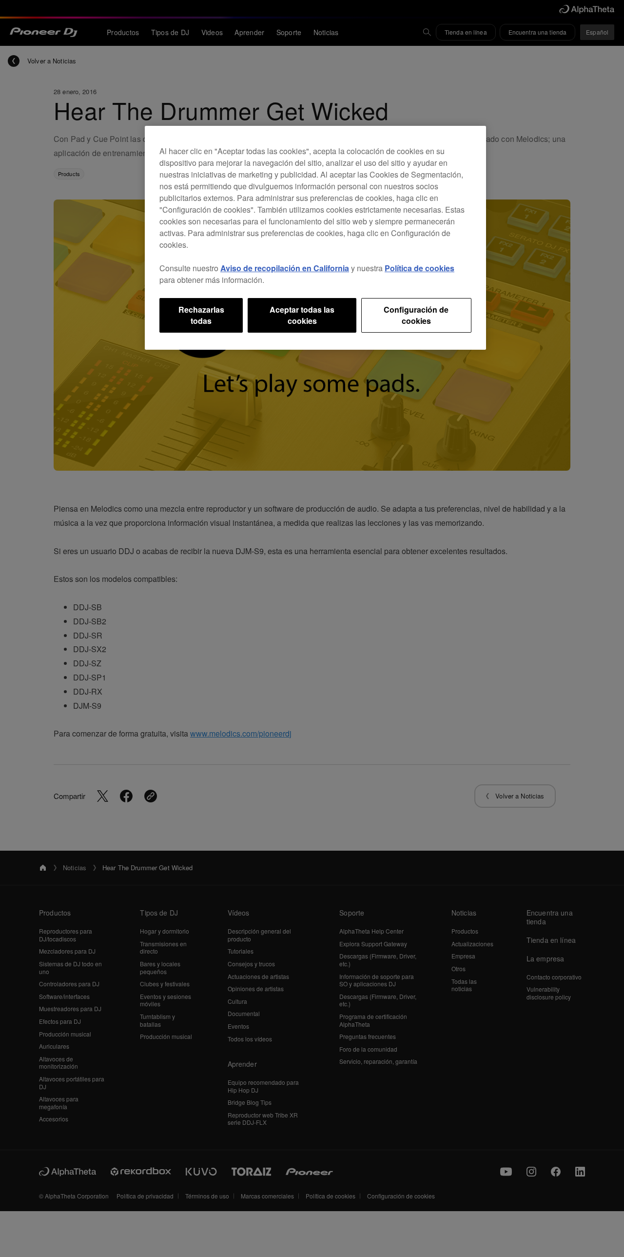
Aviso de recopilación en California (284, 268)
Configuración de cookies (416, 315)
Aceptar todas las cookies (302, 315)
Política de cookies (419, 268)
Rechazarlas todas (201, 315)
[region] (315, 238)
